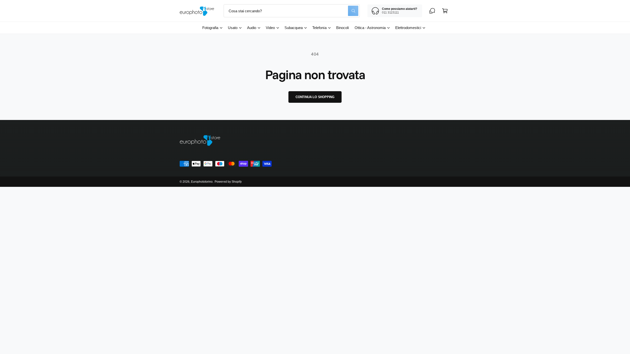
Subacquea (293, 28)
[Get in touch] (432, 10)
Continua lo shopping (315, 97)
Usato (232, 28)
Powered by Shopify (228, 181)
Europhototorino (202, 181)
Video (270, 28)
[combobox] (292, 10)
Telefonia (319, 28)
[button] (445, 10)
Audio (251, 28)
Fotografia (210, 28)
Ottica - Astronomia (370, 28)
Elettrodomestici (408, 28)
